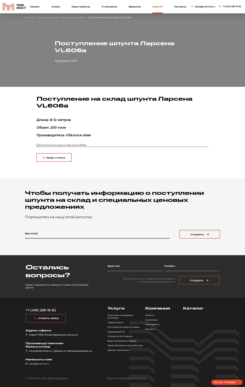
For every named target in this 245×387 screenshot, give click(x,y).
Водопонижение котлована (122, 341)
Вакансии (135, 6)
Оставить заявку (48, 318)
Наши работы (152, 324)
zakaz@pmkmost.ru (205, 6)
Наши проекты (81, 6)
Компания (157, 308)
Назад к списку (55, 157)
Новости (157, 6)
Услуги (56, 6)
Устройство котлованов (120, 336)
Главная (29, 17)
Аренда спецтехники (118, 350)
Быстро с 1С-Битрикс (225, 382)
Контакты (180, 6)
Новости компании (48, 17)
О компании (109, 6)
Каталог (35, 6)
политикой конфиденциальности (157, 281)
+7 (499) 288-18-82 (231, 6)
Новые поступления (73, 17)
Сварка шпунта (115, 322)
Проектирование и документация (125, 345)
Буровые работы (116, 331)
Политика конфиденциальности (127, 378)
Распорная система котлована (124, 327)
